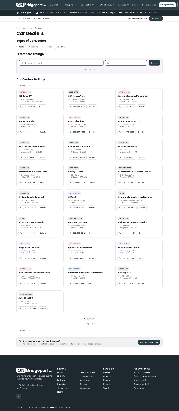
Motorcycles (35, 47)
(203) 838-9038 (29, 233)
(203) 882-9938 (29, 132)
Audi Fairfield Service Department (85, 272)
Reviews (47, 18)
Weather (107, 388)
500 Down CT (25, 96)
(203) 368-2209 (78, 157)
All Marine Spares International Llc (135, 197)
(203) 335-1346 (78, 182)
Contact (68, 407)
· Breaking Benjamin (106, 12)
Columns (37, 18)
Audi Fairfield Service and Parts (34, 272)
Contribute (156, 18)
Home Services (86, 376)
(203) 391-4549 (29, 157)
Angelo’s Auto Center (29, 247)
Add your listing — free (149, 342)
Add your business (142, 372)
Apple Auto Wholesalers (80, 247)
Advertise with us (141, 380)
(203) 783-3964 (29, 258)
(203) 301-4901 (78, 208)
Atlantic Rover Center (129, 247)
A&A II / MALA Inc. (76, 96)
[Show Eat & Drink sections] (60, 4)
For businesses (149, 5)
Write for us (139, 388)
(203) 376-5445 (128, 107)
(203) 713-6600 (128, 132)
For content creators (137, 18)
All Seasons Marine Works (31, 222)
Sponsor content (141, 384)
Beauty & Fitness (87, 372)
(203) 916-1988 (78, 283)
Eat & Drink (53, 5)
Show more (89, 319)
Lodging (61, 380)
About (60, 407)
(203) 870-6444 (128, 233)
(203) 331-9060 (128, 283)
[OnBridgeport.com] (31, 5)
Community (85, 388)
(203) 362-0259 (128, 157)
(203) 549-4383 (29, 309)
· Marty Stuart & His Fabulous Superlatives (138, 12)
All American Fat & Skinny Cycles (134, 171)
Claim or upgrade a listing (145, 376)
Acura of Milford (76, 121)
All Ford (72, 197)
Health (60, 391)
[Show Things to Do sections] (93, 4)
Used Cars (61, 47)
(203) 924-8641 (78, 107)
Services (122, 5)
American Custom (77, 222)
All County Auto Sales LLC (31, 197)
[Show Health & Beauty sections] (114, 4)
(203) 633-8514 (29, 107)
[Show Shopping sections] (75, 4)
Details (42, 107)
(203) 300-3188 (29, 182)
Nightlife (61, 376)
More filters (88, 69)
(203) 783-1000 (128, 258)
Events (135, 5)
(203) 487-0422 (128, 208)
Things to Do (85, 5)
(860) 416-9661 (78, 258)
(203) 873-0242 (78, 233)
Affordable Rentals (127, 146)
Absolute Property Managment (133, 96)
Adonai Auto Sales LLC (129, 121)
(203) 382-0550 (29, 208)
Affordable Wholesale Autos (33, 171)
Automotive (27, 28)
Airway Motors (75, 171)
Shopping (69, 5)
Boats (21, 47)
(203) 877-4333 (78, 132)
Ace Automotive (27, 121)
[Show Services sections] (128, 4)
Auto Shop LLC (26, 298)
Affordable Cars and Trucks (33, 146)
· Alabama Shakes (81, 12)
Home (18, 28)
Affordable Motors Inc (79, 146)
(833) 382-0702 (29, 283)
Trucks (49, 47)
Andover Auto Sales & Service (132, 222)
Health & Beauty (104, 5)
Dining (60, 372)
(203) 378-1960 (128, 182)
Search (154, 63)
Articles (26, 18)
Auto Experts (124, 272)
